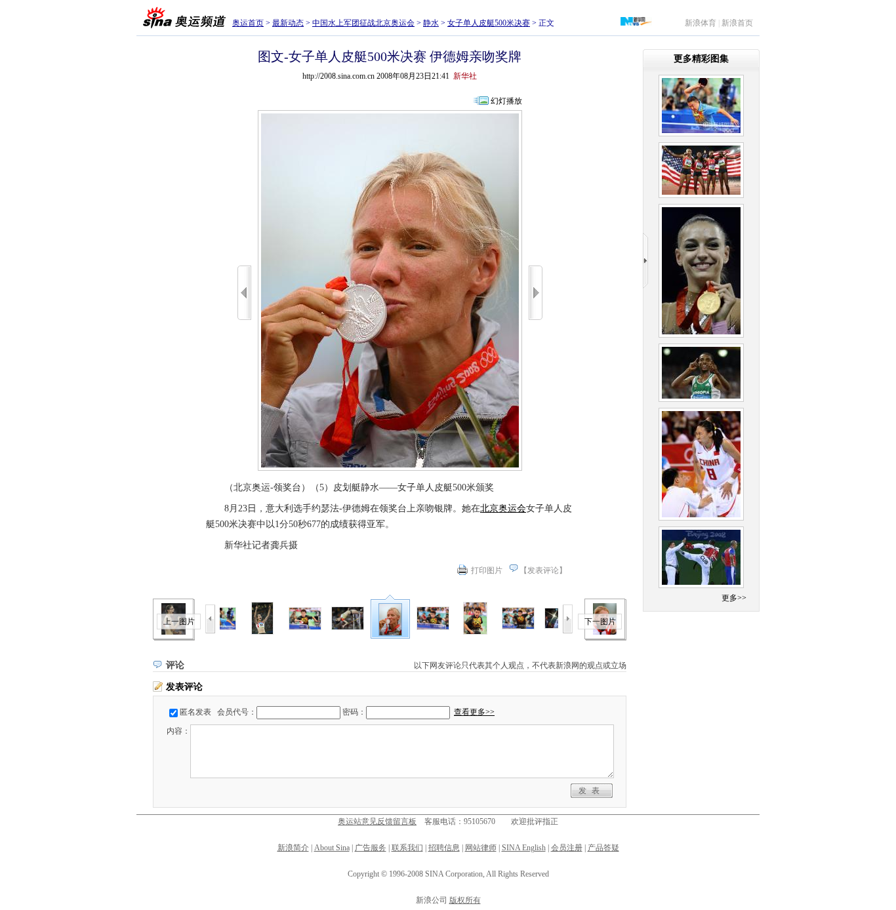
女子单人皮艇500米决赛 (488, 23)
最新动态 (288, 23)
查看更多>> (474, 712)
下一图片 (600, 621)
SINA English (524, 847)
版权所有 (465, 900)
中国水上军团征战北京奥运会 (363, 23)
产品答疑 (603, 847)
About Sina (332, 847)
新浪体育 (700, 23)
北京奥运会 (503, 508)
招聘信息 (444, 847)
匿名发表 (195, 712)
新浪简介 (293, 847)
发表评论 (543, 570)
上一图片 (179, 621)
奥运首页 (248, 23)
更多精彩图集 (701, 59)
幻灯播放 (506, 101)
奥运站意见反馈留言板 (377, 821)
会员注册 (566, 847)
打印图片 (486, 570)
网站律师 (481, 847)
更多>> (734, 598)
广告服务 (370, 847)
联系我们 (407, 847)
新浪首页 (737, 23)
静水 (431, 23)
